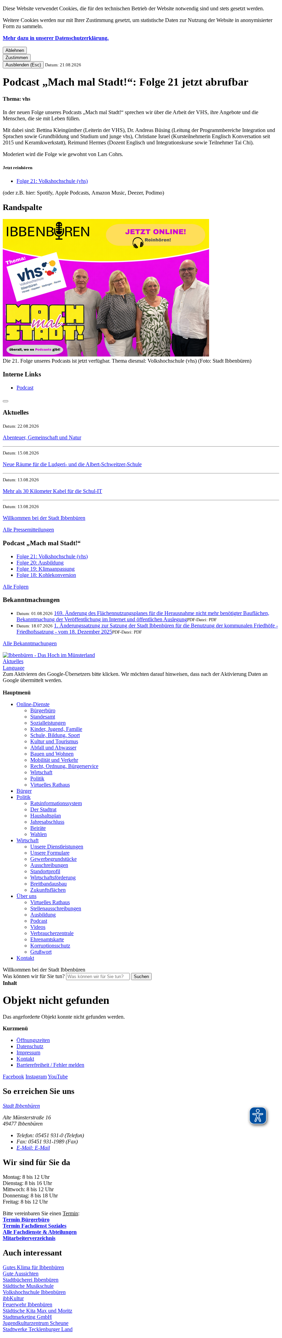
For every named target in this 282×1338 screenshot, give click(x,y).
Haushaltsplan (45, 816)
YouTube (58, 1076)
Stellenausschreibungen (55, 908)
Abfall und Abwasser (53, 747)
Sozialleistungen (48, 723)
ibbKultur (13, 1298)
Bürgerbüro (42, 710)
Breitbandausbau (48, 884)
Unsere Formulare (49, 853)
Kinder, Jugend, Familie (56, 729)
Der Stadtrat (43, 809)
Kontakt (25, 958)
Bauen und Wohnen (52, 754)
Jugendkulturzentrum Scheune (35, 1323)
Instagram (36, 1076)
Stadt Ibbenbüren (21, 1106)
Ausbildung (43, 915)
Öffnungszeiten (33, 1040)
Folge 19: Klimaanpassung (46, 569)
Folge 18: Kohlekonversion (46, 575)
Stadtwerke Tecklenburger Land (38, 1329)
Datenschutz (30, 1046)
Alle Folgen (16, 587)
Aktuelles (13, 661)
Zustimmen (17, 57)
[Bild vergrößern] (106, 355)
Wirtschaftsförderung (53, 877)
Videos (37, 927)
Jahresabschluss (47, 822)
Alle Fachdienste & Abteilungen (40, 1232)
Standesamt (42, 717)
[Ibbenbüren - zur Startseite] (49, 655)
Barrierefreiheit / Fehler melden (50, 1065)
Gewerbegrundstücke (53, 859)
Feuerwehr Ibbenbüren (27, 1304)
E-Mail (33, 1148)
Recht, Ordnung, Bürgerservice (64, 766)
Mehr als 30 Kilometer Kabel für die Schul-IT (52, 491)
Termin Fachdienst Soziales (34, 1226)
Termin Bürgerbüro (26, 1219)
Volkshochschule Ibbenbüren (34, 1292)
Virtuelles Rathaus (50, 785)
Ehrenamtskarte (47, 939)
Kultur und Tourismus (54, 741)
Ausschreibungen (49, 865)
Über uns (26, 896)
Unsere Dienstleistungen (56, 846)
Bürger (24, 791)
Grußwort (41, 952)
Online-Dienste (33, 704)
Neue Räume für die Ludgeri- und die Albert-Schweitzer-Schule (72, 464)
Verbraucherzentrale (52, 933)
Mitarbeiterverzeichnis (29, 1238)
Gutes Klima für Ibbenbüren (33, 1267)
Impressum (28, 1052)
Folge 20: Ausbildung (40, 563)
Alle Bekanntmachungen (30, 643)
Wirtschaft (41, 772)
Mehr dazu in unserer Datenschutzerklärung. (56, 38)
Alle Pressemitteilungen (28, 530)
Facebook (13, 1076)
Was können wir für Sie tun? (34, 976)
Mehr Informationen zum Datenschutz (44, 686)
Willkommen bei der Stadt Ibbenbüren (44, 518)
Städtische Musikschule (28, 1286)
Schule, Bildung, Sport (55, 735)
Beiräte (38, 828)
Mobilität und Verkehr (54, 760)
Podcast (25, 388)
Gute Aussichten (21, 1273)
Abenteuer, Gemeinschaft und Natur (42, 437)
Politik (37, 778)
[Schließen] (5, 401)
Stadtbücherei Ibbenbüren (30, 1280)
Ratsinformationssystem (56, 803)
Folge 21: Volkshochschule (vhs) (52, 181)
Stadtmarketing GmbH (27, 1317)
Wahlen (38, 834)
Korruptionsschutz (50, 945)
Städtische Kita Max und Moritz (37, 1311)
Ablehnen (15, 50)
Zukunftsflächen (48, 890)
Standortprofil (45, 871)
